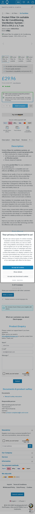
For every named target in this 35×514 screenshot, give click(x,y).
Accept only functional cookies (18, 276)
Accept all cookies (18, 267)
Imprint (14, 280)
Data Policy (20, 280)
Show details (18, 272)
